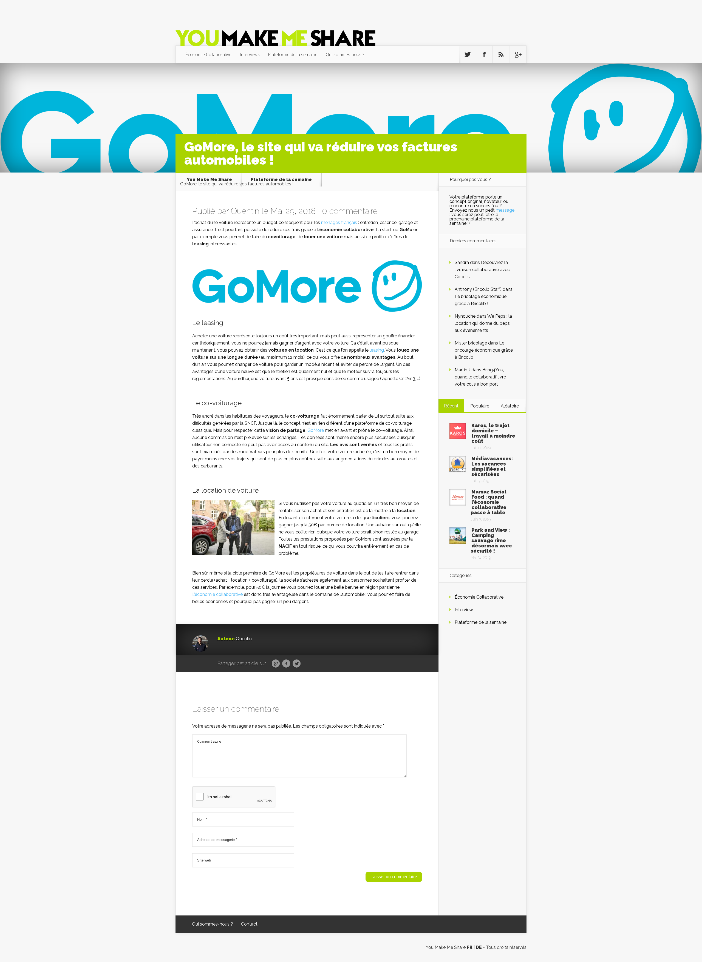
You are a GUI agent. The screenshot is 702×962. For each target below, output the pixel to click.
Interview (464, 609)
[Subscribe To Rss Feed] (501, 54)
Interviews (250, 54)
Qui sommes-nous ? (345, 54)
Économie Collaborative (208, 54)
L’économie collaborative (217, 594)
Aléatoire (510, 406)
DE (479, 947)
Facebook (286, 663)
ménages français (339, 222)
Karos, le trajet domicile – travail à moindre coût (493, 433)
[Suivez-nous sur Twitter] (467, 54)
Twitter (296, 663)
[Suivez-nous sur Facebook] (484, 54)
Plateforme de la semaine (293, 54)
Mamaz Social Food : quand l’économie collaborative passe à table (488, 502)
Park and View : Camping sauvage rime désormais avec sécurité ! (491, 540)
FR (469, 947)
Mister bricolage (471, 343)
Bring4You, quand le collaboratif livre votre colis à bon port (480, 377)
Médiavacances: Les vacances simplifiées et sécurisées (492, 466)
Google (275, 663)
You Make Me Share (209, 179)
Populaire (479, 406)
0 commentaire (350, 211)
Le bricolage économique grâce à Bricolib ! (484, 350)
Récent (451, 406)
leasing (377, 350)
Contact (249, 924)
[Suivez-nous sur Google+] (517, 54)
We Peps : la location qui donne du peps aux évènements (483, 323)
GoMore (315, 430)
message (505, 210)
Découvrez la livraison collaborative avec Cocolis (482, 269)
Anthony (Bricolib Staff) (478, 289)
